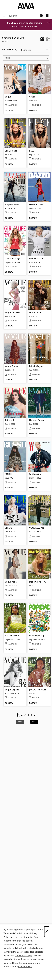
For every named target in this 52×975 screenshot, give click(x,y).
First (20, 721)
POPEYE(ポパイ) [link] (37, 636)
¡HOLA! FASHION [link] (37, 690)
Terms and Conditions (14, 933)
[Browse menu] (47, 16)
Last (34, 721)
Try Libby (11, 23)
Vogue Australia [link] (13, 312)
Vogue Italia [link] (11, 582)
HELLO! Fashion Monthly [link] (13, 636)
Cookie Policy (25, 966)
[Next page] (35, 715)
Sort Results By (9, 49)
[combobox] (20, 15)
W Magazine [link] (35, 474)
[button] (42, 40)
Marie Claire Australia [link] (38, 258)
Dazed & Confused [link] (38, 205)
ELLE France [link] (11, 151)
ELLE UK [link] (9, 528)
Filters (7, 58)
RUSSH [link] (8, 474)
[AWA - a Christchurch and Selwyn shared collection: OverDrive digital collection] (26, 6)
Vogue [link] (8, 97)
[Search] (4, 15)
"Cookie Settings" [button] (23, 955)
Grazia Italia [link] (35, 312)
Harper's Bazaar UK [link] (38, 420)
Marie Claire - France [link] (38, 582)
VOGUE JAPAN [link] (36, 528)
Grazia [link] (32, 97)
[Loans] (41, 16)
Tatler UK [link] (9, 420)
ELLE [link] (31, 151)
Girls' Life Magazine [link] (13, 258)
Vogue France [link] (11, 366)
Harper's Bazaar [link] (12, 205)
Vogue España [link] (12, 690)
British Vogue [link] (35, 366)
